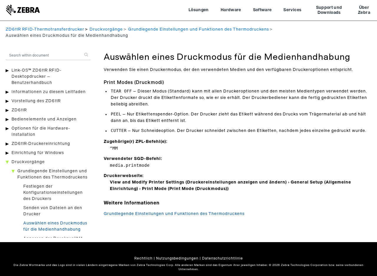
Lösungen (198, 10)
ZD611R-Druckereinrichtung (40, 144)
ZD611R (19, 110)
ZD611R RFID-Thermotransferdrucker (45, 29)
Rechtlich (143, 258)
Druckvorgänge (106, 29)
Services (292, 10)
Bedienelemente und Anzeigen (44, 119)
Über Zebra (364, 10)
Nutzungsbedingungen (177, 258)
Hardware (231, 10)
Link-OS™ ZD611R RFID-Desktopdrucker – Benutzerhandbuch (36, 76)
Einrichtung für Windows (37, 153)
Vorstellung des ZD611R (36, 101)
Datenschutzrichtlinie (222, 258)
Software (262, 10)
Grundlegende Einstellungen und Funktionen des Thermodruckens (198, 29)
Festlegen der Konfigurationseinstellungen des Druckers (53, 192)
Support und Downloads (329, 10)
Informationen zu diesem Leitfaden (48, 92)
